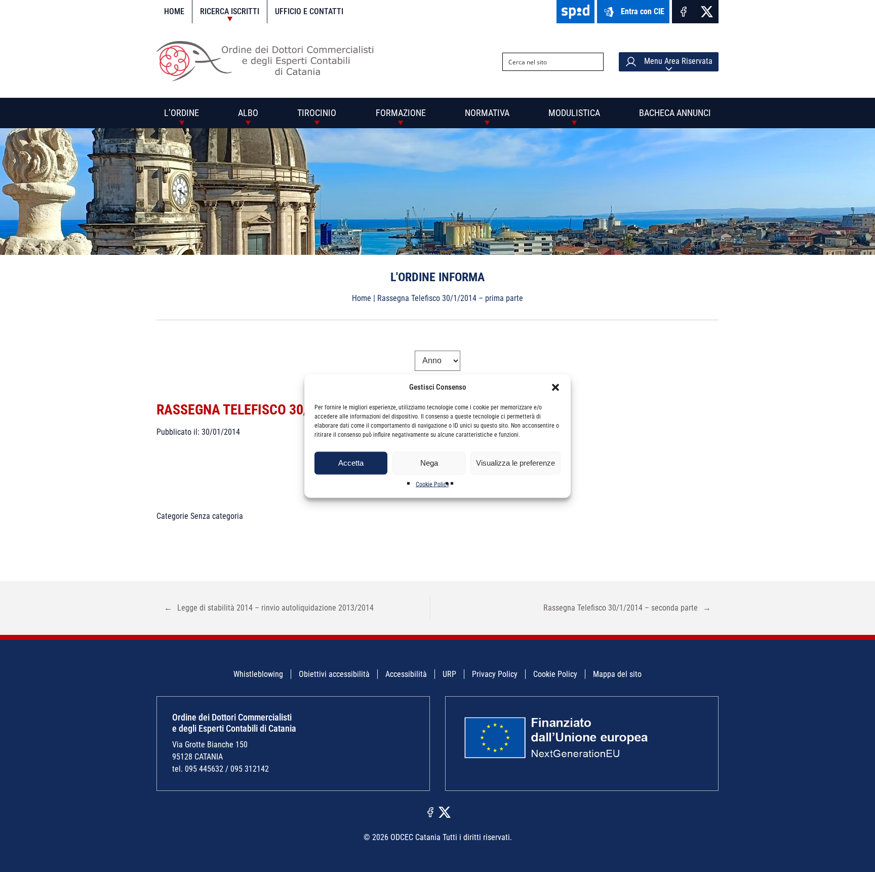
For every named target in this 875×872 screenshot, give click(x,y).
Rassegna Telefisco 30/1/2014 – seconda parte (627, 608)
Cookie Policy (432, 483)
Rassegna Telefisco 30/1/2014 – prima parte (298, 409)
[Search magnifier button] (594, 61)
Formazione (401, 112)
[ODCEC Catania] (269, 78)
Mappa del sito (617, 674)
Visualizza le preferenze (515, 463)
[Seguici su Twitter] (707, 11)
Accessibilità (406, 674)
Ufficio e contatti (309, 11)
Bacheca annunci (675, 112)
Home (174, 11)
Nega (429, 463)
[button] (555, 387)
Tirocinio (316, 112)
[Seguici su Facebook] (683, 11)
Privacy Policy (495, 674)
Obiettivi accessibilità (334, 674)
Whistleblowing (258, 674)
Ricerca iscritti (229, 11)
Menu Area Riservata (677, 61)
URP (449, 674)
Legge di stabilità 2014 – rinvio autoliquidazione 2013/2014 (269, 608)
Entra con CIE (642, 11)
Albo (248, 112)
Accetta (351, 463)
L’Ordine (181, 112)
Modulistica (574, 112)
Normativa (487, 112)
